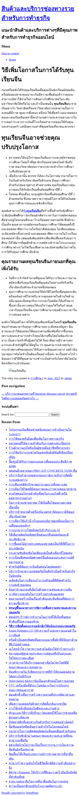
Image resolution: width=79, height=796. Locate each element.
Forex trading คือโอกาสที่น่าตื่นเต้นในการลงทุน (38, 781)
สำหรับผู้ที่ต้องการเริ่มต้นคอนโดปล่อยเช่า (35, 566)
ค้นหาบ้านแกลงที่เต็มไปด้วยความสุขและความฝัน (40, 589)
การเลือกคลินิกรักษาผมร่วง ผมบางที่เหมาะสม (38, 484)
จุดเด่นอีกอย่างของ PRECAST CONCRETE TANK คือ (43, 470)
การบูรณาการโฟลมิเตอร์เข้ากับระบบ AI (34, 530)
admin (68, 378)
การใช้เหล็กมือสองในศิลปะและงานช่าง (34, 708)
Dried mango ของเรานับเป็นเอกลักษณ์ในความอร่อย (41, 680)
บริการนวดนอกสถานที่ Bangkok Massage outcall (33, 393)
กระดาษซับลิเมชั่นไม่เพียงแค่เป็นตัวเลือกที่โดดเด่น (40, 553)
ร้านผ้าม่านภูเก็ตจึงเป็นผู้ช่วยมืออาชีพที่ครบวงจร (39, 447)
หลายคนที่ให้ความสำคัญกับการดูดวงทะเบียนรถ (39, 443)
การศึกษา (36, 378)
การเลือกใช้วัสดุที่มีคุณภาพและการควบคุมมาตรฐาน (42, 489)
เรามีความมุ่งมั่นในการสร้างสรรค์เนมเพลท (36, 594)
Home (12, 59)
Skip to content (10, 53)
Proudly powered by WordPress (19, 792)
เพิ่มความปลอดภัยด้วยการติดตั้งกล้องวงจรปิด (38, 703)
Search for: (7, 414)
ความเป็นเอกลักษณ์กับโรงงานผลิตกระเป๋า (35, 786)
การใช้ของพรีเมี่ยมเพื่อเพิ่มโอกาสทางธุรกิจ (36, 438)
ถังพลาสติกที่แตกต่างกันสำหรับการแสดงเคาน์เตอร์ (41, 722)
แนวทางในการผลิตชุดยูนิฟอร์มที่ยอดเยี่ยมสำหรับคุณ (42, 731)
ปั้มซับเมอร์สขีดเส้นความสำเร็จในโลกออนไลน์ (38, 726)
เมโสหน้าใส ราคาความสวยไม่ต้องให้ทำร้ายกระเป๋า (42, 649)
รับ (32, 210)
